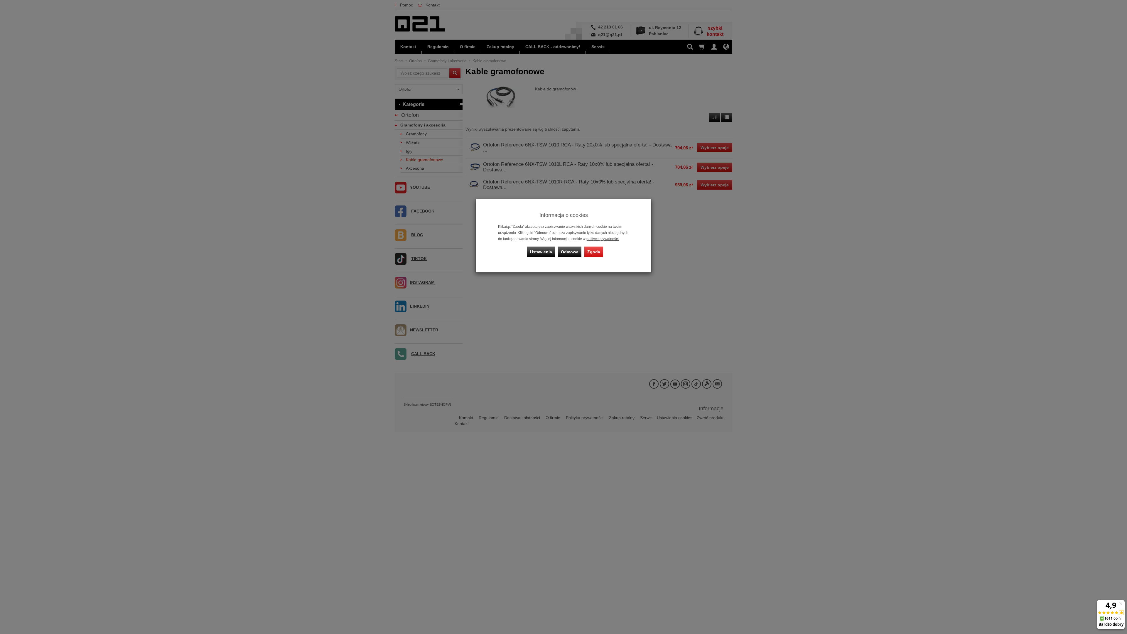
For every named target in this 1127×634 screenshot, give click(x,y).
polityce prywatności (602, 239)
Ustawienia (541, 251)
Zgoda (593, 251)
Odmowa (569, 251)
